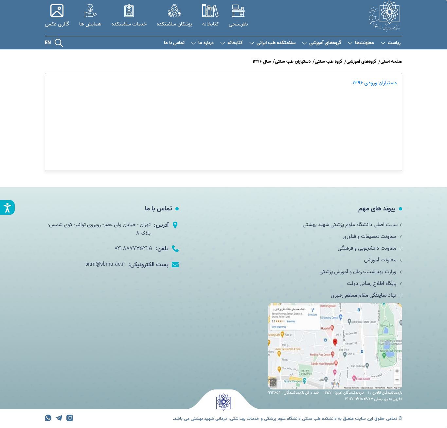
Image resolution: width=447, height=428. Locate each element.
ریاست (394, 43)
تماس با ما (174, 43)
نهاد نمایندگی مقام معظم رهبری (364, 295)
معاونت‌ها (364, 43)
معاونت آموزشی (381, 260)
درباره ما (206, 43)
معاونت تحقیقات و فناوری (370, 236)
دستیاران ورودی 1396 (374, 83)
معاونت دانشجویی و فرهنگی (368, 248)
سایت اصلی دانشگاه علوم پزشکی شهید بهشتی (350, 225)
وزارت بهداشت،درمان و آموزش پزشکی (358, 272)
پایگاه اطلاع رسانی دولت (372, 283)
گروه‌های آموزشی (325, 43)
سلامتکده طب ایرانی (276, 43)
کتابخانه (235, 43)
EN (48, 43)
